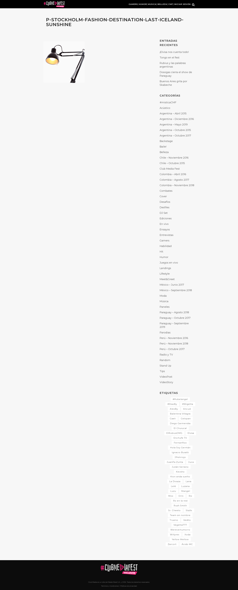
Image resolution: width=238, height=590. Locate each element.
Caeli (173, 418)
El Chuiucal (180, 428)
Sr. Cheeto (174, 510)
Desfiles (164, 207)
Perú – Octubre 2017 (172, 349)
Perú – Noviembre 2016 (174, 338)
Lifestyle (165, 273)
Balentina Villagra (180, 413)
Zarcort (172, 544)
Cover (163, 196)
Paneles (165, 306)
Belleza (164, 152)
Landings (165, 268)
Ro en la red (180, 500)
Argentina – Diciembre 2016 (177, 119)
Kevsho (180, 471)
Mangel (185, 491)
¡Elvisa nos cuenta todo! (174, 52)
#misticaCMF (168, 102)
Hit (161, 251)
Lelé (173, 486)
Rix (190, 496)
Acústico (165, 108)
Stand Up (165, 365)
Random (165, 360)
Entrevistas (166, 235)
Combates (166, 190)
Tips (162, 371)
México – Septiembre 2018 (176, 290)
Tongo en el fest (169, 57)
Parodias (165, 332)
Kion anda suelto (180, 476)
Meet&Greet (167, 279)
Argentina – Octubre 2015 (175, 130)
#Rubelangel (180, 399)
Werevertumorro (180, 529)
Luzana (185, 486)
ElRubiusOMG (174, 433)
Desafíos (165, 201)
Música (164, 301)
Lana (188, 481)
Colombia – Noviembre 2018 (177, 185)
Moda (163, 295)
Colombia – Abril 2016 (173, 174)
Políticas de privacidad (129, 586)
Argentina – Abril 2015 (173, 113)
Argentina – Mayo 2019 (174, 124)
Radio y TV (166, 354)
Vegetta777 (180, 525)
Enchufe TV (180, 438)
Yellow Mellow (180, 539)
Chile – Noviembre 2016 (174, 157)
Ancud (187, 409)
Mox (170, 496)
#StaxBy (172, 404)
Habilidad (166, 246)
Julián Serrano (180, 467)
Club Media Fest (170, 168)
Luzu (173, 491)
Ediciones (166, 218)
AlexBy (174, 409)
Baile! (163, 146)
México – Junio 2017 (172, 284)
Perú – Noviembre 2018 (174, 343)
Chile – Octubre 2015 (172, 163)
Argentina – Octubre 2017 (175, 135)
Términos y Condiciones (110, 586)
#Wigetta (187, 404)
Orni (180, 496)
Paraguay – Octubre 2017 (175, 317)
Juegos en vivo (169, 262)
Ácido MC (187, 544)
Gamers (164, 240)
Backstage (166, 141)
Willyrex (174, 534)
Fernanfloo (180, 442)
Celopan (186, 418)
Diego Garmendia (180, 423)
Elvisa (191, 433)
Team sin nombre (180, 515)
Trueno (174, 520)
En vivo (164, 224)
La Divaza (174, 481)
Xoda (187, 534)
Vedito (187, 520)
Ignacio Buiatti (180, 452)
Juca (191, 462)
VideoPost (166, 376)
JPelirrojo (180, 457)
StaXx (189, 510)
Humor (164, 257)
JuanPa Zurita (175, 462)
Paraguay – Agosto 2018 (174, 312)
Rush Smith (180, 505)
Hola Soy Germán (180, 447)
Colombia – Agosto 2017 (174, 179)
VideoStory (166, 382)
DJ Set (164, 212)
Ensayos (165, 229)
